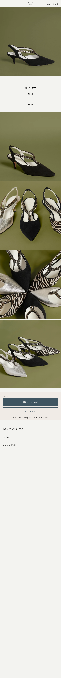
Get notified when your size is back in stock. (30, 417)
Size (38, 396)
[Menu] (4, 4)
